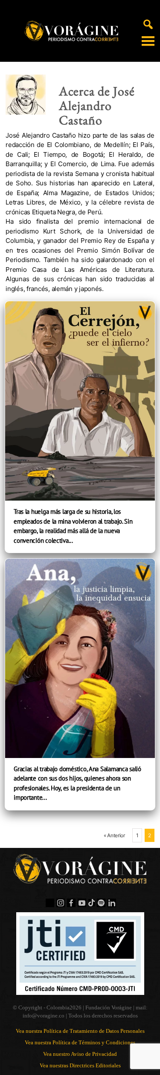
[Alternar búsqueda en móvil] (148, 23)
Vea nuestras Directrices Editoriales (80, 1065)
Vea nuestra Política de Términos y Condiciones (80, 1042)
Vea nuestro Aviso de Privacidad (80, 1054)
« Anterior (114, 835)
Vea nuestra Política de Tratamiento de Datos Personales (80, 1031)
